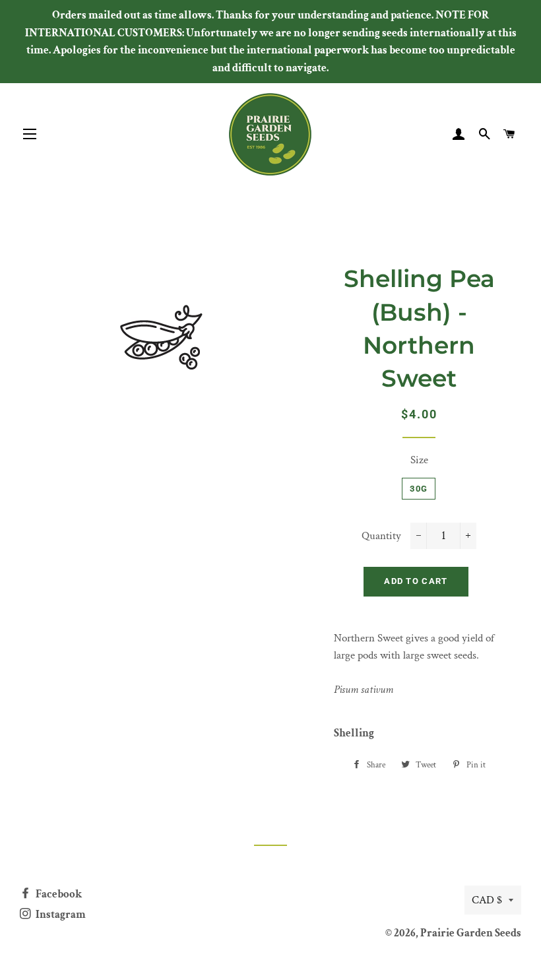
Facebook (58, 894)
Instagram (60, 914)
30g (419, 489)
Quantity (381, 536)
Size (419, 460)
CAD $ (487, 900)
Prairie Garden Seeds (470, 933)
